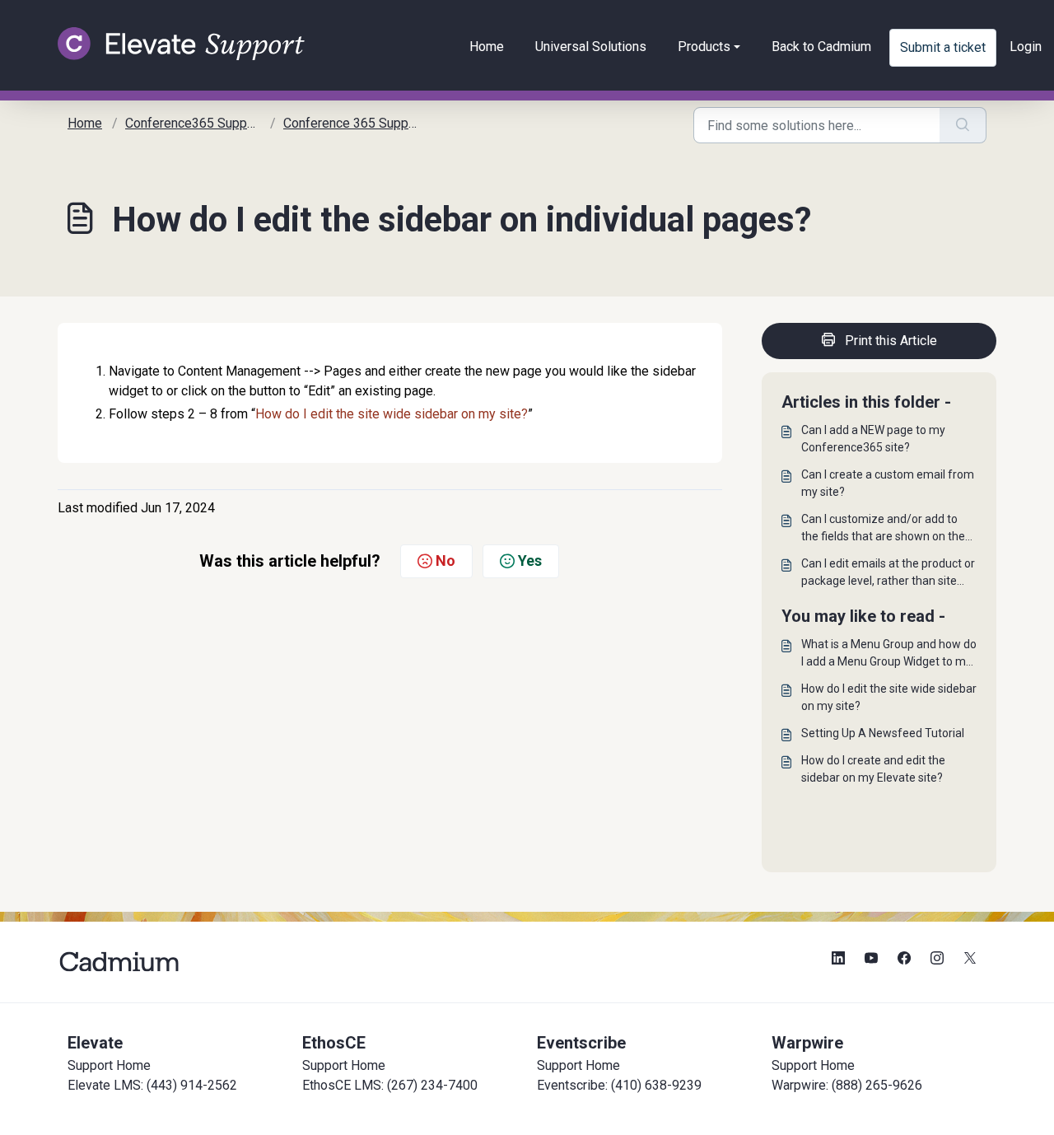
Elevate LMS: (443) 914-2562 (152, 1085)
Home (486, 46)
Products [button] (704, 46)
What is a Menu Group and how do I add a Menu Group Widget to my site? (889, 654)
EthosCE (334, 1043)
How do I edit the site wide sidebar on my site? (391, 414)
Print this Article (891, 340)
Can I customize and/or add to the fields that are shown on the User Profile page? (883, 528)
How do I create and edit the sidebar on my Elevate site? (873, 769)
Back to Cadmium (821, 46)
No (445, 560)
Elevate (95, 1043)
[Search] (963, 125)
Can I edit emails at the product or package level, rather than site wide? (888, 573)
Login (1026, 46)
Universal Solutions (590, 46)
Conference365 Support (194, 123)
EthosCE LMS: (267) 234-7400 (390, 1085)
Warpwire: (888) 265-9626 (847, 1085)
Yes (530, 560)
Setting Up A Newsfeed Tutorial (882, 733)
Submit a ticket (943, 47)
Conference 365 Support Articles (377, 123)
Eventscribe (581, 1043)
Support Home (109, 1065)
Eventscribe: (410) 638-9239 (619, 1085)
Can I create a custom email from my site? (887, 483)
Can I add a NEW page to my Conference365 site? (873, 438)
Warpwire (807, 1043)
